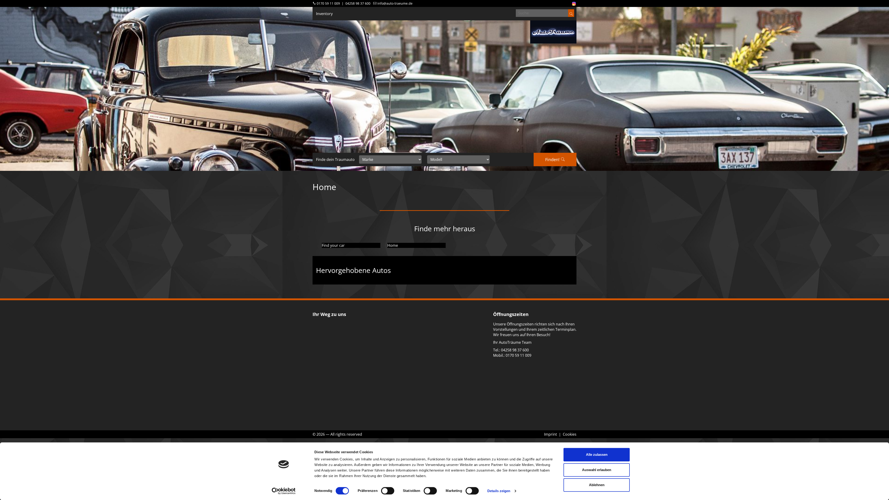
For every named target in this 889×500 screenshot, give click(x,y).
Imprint (550, 434)
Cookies (569, 434)
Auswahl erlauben (596, 470)
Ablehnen (596, 485)
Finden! (553, 159)
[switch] (387, 490)
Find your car (333, 245)
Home (392, 245)
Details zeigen (498, 491)
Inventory (324, 13)
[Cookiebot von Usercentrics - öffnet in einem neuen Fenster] (283, 491)
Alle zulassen (596, 454)
